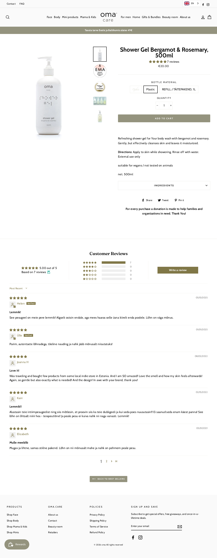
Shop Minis (13, 532)
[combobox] (191, 3)
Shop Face (12, 514)
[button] (158, 61)
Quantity (164, 98)
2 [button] (106, 461)
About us (185, 17)
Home (136, 17)
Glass (136, 89)
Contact (11, 3)
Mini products (70, 17)
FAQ (21, 3)
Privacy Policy (97, 514)
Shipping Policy (98, 520)
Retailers (53, 532)
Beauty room (170, 17)
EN (192, 3)
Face (49, 17)
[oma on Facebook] (133, 537)
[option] (108, 30)
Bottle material (164, 82)
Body (57, 17)
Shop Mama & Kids (17, 526)
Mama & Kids (88, 17)
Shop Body (13, 520)
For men (126, 17)
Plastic (150, 89)
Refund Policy (97, 532)
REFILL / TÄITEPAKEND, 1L (179, 89)
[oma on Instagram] (140, 537)
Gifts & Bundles (151, 17)
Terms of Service (99, 526)
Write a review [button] (178, 270)
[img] (18, 298)
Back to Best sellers (111, 479)
